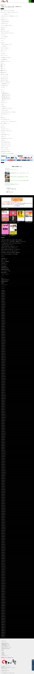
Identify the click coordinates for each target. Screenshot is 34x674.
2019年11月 (3, 415)
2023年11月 (3, 340)
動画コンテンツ (3, 278)
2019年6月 (2, 423)
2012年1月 (2, 563)
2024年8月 (2, 326)
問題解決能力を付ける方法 (14, 184)
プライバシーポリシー (4, 284)
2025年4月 (2, 315)
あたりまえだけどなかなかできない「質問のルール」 (12, 222)
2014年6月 (2, 517)
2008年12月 (3, 618)
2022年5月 (2, 368)
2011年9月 (2, 569)
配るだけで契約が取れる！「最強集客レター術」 (12, 235)
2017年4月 (2, 464)
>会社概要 (2, 652)
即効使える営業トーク (4, 272)
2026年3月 (2, 298)
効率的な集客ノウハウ (4, 258)
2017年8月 (2, 458)
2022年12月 (3, 357)
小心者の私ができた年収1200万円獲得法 (5, 235)
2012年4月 (2, 558)
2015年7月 (2, 497)
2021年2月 (2, 392)
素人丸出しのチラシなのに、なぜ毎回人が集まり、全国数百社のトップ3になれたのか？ (13, 241)
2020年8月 (2, 401)
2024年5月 (2, 331)
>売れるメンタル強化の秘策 (5, 646)
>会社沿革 (2, 654)
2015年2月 (2, 505)
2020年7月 (2, 403)
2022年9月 (2, 362)
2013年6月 (2, 536)
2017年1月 (2, 469)
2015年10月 (3, 492)
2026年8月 (2, 290)
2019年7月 (2, 422)
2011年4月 (2, 577)
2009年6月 (2, 608)
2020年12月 (3, 395)
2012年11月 (3, 547)
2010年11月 (3, 585)
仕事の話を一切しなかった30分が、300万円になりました (9, 247)
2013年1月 (2, 544)
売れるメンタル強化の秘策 (5, 261)
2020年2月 (2, 411)
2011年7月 (2, 572)
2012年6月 (2, 555)
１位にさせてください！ (14, 169)
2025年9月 (2, 307)
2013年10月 (3, 530)
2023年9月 (2, 343)
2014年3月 (2, 522)
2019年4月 (2, 426)
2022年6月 (2, 367)
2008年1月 (2, 635)
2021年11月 (3, 378)
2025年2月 (2, 318)
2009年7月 (2, 607)
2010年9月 (2, 588)
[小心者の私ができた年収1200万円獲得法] (5, 228)
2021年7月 (2, 384)
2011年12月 (3, 564)
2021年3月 (2, 390)
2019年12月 (3, 414)
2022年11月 (3, 359)
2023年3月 (2, 353)
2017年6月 (2, 461)
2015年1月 (2, 506)
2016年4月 (2, 483)
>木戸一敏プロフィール (4, 655)
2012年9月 (2, 550)
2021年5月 (2, 387)
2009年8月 (2, 605)
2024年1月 (2, 337)
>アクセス (2, 653)
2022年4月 (2, 370)
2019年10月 (3, 417)
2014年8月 (2, 514)
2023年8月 (2, 345)
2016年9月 (2, 475)
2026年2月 (2, 299)
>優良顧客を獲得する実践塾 (5, 648)
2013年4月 (2, 539)
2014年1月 (2, 525)
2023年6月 (2, 348)
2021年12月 (3, 376)
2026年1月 (2, 301)
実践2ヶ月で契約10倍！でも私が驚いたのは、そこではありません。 (10, 249)
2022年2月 (2, 373)
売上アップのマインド (4, 264)
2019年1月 (2, 431)
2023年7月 (2, 346)
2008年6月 (2, 627)
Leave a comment (12, 7)
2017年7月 (2, 459)
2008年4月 (2, 630)
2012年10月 (3, 549)
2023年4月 (2, 351)
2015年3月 (2, 503)
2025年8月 (2, 309)
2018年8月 (2, 439)
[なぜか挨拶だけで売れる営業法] (21, 215)
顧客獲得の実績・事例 (4, 267)
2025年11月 (3, 304)
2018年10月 (3, 436)
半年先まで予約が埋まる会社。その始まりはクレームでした (9, 246)
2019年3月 (2, 428)
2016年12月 (3, 470)
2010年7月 (2, 591)
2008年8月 (2, 624)
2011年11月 (3, 566)
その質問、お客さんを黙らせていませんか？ (7, 244)
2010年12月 (3, 583)
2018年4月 (2, 445)
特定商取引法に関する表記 (5, 279)
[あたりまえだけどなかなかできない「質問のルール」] (13, 215)
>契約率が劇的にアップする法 (5, 644)
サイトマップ (3, 286)
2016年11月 (3, 472)
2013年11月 (3, 528)
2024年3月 (2, 334)
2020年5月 (2, 406)
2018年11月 (3, 434)
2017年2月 (2, 467)
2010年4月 (2, 596)
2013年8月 (2, 533)
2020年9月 (2, 400)
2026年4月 (2, 296)
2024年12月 (3, 321)
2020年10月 (3, 398)
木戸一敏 (7, 7)
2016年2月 (2, 486)
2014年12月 (3, 508)
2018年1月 (2, 450)
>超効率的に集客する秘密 (5, 643)
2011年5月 (2, 575)
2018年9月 (2, 437)
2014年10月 (3, 511)
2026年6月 (2, 293)
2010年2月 (2, 599)
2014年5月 (2, 519)
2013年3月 (2, 541)
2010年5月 (2, 594)
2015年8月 (2, 495)
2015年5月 (2, 500)
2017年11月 (3, 453)
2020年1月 (2, 412)
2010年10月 (3, 586)
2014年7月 (2, 516)
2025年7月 (2, 310)
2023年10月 (3, 342)
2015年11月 (3, 491)
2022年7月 (2, 365)
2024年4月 (2, 332)
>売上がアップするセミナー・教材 (6, 647)
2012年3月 (2, 560)
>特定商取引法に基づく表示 (5, 670)
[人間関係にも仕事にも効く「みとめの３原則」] (5, 215)
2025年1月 (2, 320)
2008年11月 (3, 619)
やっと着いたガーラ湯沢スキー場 (11, 188)
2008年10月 (3, 621)
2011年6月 (2, 574)
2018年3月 (2, 447)
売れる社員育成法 (3, 266)
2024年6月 (2, 329)
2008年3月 (2, 632)
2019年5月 (2, 425)
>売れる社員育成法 (4, 645)
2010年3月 (2, 597)
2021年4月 (2, 389)
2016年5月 (2, 481)
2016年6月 (2, 480)
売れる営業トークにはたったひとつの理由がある (28, 222)
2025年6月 (2, 312)
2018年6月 (2, 442)
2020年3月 (2, 409)
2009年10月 (3, 602)
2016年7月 (2, 478)
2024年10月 (3, 323)
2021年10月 (3, 379)
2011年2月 (2, 580)
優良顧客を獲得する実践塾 (5, 269)
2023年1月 (2, 356)
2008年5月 (2, 629)
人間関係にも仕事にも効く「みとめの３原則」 (5, 222)
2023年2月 (2, 354)
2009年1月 (2, 616)
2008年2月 (2, 633)
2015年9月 (2, 494)
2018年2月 (2, 448)
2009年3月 (2, 613)
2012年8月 (2, 552)
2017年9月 (2, 456)
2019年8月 (2, 420)
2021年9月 (2, 381)
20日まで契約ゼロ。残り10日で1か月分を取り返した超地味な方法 (10, 252)
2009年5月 (2, 610)
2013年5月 (2, 538)
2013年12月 (3, 527)
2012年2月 (2, 561)
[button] (33, 665)
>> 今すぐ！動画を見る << (17, 205)
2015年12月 (3, 489)
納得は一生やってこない (9, 191)
